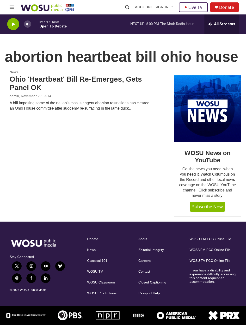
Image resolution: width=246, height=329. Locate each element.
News (14, 72)
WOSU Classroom (101, 282)
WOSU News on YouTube (207, 156)
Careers (144, 261)
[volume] (28, 24)
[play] (13, 24)
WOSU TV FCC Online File (210, 261)
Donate (226, 7)
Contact (144, 271)
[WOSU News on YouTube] (207, 108)
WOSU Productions (102, 293)
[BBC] (138, 315)
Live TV (195, 7)
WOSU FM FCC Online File (210, 239)
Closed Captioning (152, 282)
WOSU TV (95, 271)
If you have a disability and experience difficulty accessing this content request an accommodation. (213, 276)
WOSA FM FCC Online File (210, 250)
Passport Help (149, 293)
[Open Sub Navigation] (172, 7)
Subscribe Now (207, 207)
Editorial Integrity (151, 250)
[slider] (35, 23)
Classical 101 (97, 261)
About (142, 239)
